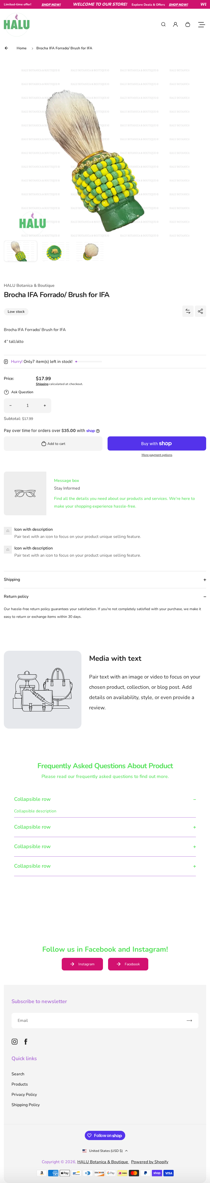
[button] (20, 257)
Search (18, 1074)
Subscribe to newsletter (39, 1001)
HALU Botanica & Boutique (103, 1162)
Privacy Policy (24, 1094)
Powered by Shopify (149, 1162)
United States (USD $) (106, 1151)
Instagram (86, 964)
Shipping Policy (26, 1105)
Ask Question (22, 392)
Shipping (42, 384)
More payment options (157, 455)
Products (20, 1084)
